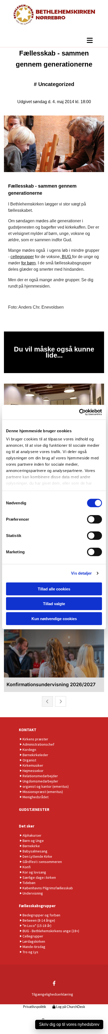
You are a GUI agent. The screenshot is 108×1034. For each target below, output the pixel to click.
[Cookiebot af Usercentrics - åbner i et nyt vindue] (79, 412)
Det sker (26, 826)
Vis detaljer (81, 573)
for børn (28, 263)
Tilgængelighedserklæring (52, 994)
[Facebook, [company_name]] (54, 983)
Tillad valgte (54, 603)
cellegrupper (22, 256)
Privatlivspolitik (34, 1007)
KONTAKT (27, 729)
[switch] (94, 519)
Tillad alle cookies (54, 588)
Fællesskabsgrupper (37, 905)
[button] (54, 40)
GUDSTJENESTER (34, 809)
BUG (66, 256)
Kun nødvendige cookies (54, 618)
